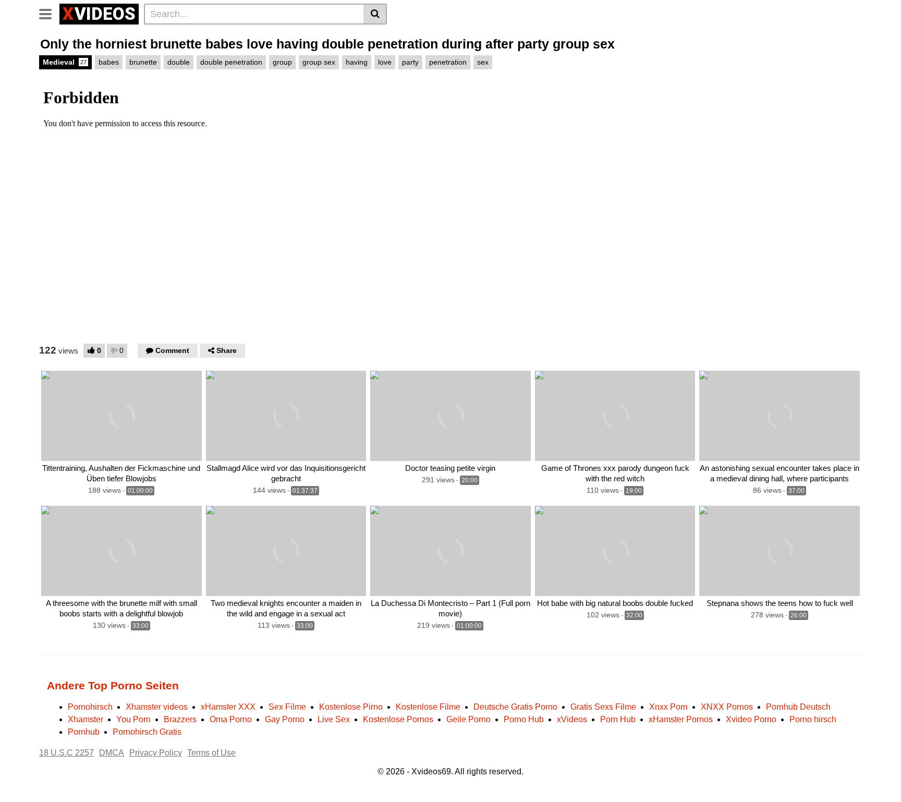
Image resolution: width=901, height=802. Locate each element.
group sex (318, 62)
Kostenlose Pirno (351, 706)
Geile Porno (468, 719)
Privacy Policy (155, 752)
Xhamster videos (157, 706)
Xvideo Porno (751, 719)
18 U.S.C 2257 (66, 752)
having (357, 62)
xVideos (572, 719)
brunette (143, 62)
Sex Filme (287, 706)
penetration (448, 62)
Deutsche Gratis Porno (515, 706)
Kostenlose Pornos (398, 719)
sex (483, 62)
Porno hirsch (812, 719)
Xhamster (85, 719)
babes (109, 62)
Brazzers (180, 719)
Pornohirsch (90, 706)
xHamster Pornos (681, 719)
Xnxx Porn (668, 706)
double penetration (231, 62)
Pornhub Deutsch (798, 706)
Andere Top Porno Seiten (113, 685)
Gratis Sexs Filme (603, 706)
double (178, 62)
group (282, 62)
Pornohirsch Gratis (147, 731)
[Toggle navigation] (49, 12)
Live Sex (334, 719)
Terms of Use (211, 752)
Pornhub (84, 731)
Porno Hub (524, 719)
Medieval (65, 62)
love (385, 62)
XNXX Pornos (727, 706)
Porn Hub (618, 719)
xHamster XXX (228, 706)
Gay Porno (285, 719)
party (410, 62)
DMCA (111, 752)
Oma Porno (231, 719)
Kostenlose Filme (428, 706)
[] (375, 14)
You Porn (133, 719)
